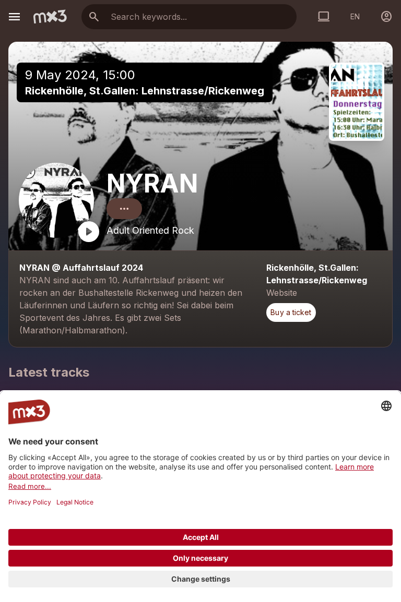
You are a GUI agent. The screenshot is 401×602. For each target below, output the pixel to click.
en (355, 16)
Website (281, 292)
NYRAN (152, 183)
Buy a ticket (290, 312)
